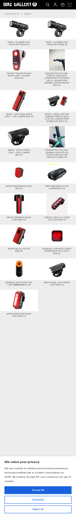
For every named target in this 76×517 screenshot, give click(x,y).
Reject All (38, 509)
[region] (38, 486)
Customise (38, 500)
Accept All (38, 490)
